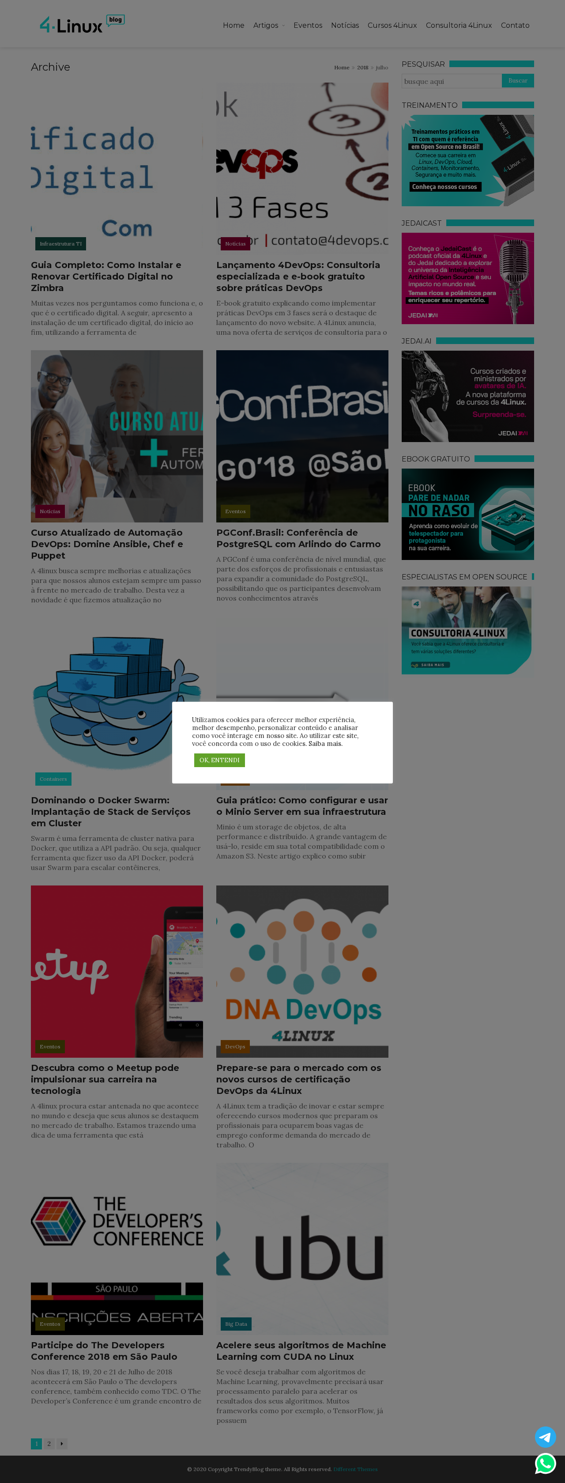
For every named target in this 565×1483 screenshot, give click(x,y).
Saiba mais (325, 743)
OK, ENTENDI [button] (220, 760)
